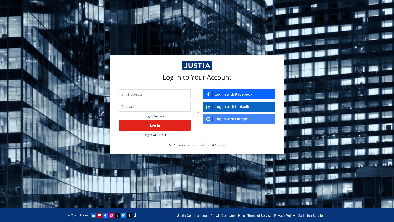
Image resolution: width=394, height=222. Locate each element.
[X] (129, 215)
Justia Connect (188, 215)
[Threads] (117, 215)
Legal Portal (210, 215)
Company (228, 215)
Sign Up (220, 145)
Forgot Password (154, 116)
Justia (83, 215)
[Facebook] (105, 215)
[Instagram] (111, 215)
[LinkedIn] (93, 215)
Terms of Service (259, 215)
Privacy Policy (284, 215)
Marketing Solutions (311, 215)
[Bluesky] (123, 215)
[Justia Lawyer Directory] (135, 215)
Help (241, 215)
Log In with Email (155, 135)
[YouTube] (99, 215)
